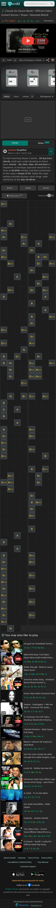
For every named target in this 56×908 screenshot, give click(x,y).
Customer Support (28, 866)
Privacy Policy (46, 858)
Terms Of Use (33, 858)
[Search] (51, 4)
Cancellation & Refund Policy (20, 862)
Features (22, 858)
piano (16, 96)
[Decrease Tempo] (3, 60)
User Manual (43, 862)
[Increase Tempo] (15, 60)
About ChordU (10, 858)
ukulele (26, 96)
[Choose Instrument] (32, 96)
